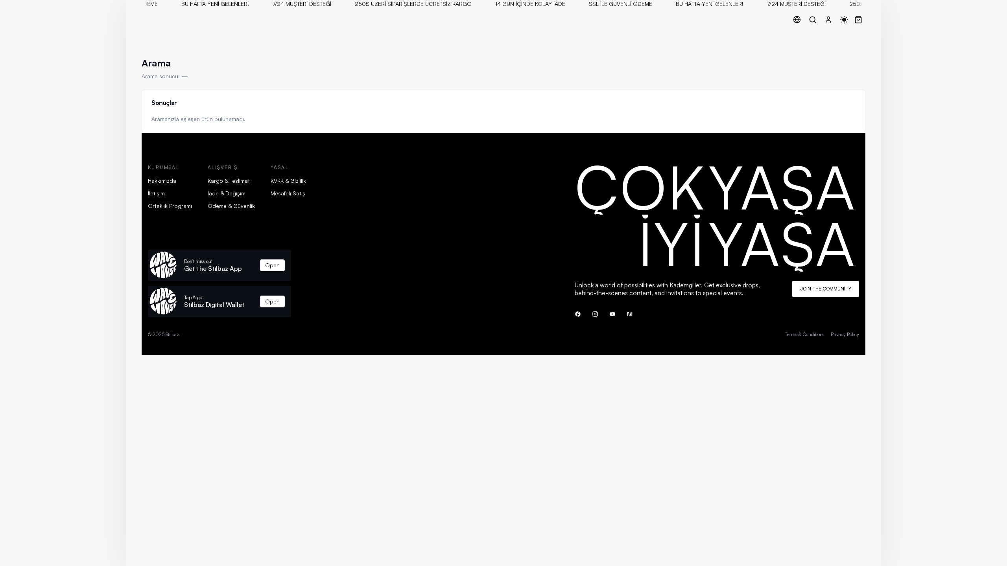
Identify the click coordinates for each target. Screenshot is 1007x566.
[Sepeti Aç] (858, 19)
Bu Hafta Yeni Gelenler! (210, 3)
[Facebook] (578, 314)
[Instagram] (595, 314)
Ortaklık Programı (170, 205)
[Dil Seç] (797, 20)
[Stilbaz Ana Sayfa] (144, 20)
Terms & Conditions (804, 334)
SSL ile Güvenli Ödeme (615, 3)
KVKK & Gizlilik (288, 180)
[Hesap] (828, 20)
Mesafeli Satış (288, 193)
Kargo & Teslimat (229, 180)
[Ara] (813, 20)
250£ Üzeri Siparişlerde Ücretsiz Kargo (408, 3)
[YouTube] (612, 314)
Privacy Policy (845, 334)
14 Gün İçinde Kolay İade (525, 3)
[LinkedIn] (630, 314)
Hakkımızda (162, 180)
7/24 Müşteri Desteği (296, 3)
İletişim (156, 193)
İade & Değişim (226, 193)
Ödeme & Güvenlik (231, 205)
